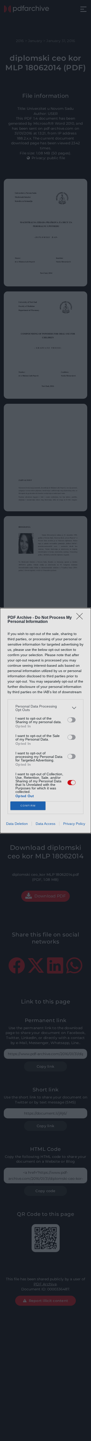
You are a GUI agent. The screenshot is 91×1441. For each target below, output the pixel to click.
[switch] (71, 719)
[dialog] (45, 720)
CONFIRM (28, 805)
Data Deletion (17, 824)
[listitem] (45, 708)
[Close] (81, 618)
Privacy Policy (74, 824)
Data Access (45, 824)
